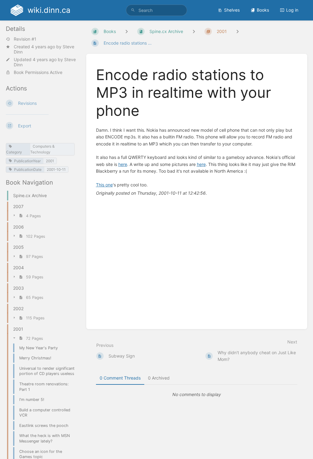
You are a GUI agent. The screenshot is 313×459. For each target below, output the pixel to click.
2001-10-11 (56, 169)
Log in (292, 10)
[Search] (133, 10)
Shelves (232, 10)
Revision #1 (25, 39)
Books (263, 10)
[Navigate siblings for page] (237, 31)
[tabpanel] (197, 394)
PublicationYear (27, 161)
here (122, 164)
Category (14, 152)
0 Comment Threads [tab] (120, 377)
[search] (156, 10)
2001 (50, 161)
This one (104, 184)
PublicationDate (28, 169)
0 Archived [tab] (159, 377)
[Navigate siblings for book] (126, 31)
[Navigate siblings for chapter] (193, 31)
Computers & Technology (42, 149)
